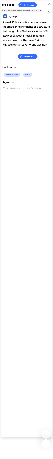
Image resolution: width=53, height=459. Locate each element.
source (9, 4)
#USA (27, 75)
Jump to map (29, 57)
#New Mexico (12, 75)
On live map (29, 5)
